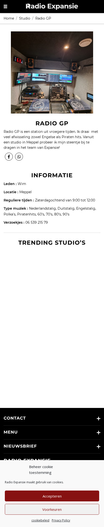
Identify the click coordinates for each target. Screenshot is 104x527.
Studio (24, 18)
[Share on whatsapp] (19, 157)
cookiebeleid (40, 520)
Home (9, 18)
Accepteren (52, 496)
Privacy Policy (61, 520)
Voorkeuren (52, 509)
